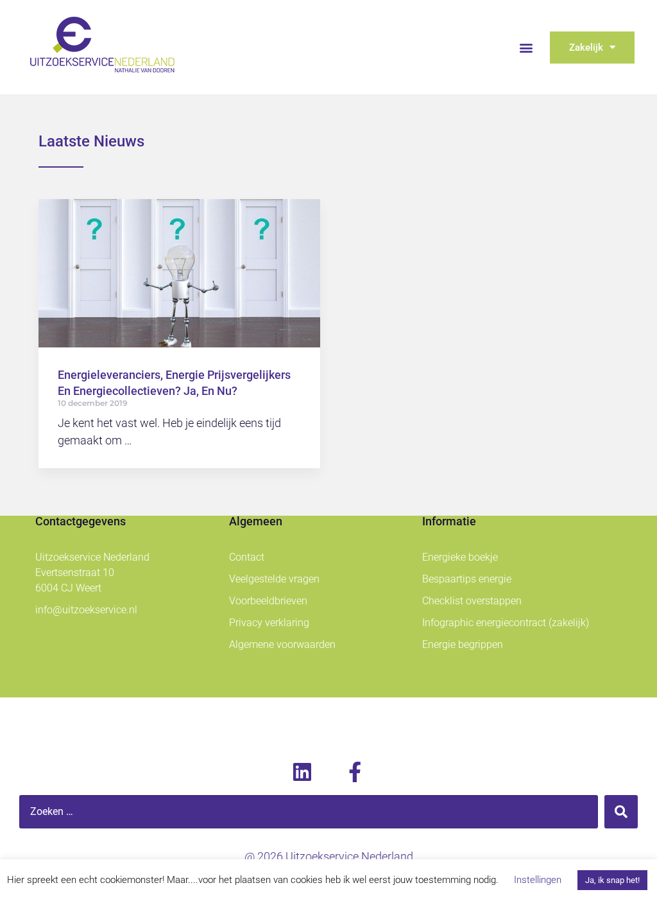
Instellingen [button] (537, 880)
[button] (526, 47)
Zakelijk (586, 47)
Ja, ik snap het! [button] (612, 880)
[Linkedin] (302, 772)
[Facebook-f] (355, 772)
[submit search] (621, 811)
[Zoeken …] (308, 811)
